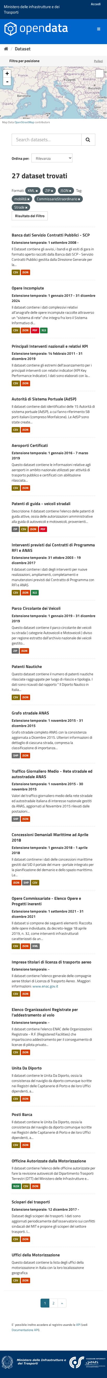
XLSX (16, 1186)
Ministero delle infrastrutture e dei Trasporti (31, 9)
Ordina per (20, 158)
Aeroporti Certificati (30, 445)
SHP (15, 755)
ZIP (15, 529)
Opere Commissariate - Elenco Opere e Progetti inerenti (46, 901)
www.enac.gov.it (45, 986)
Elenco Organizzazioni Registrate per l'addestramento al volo (45, 1012)
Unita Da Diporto (27, 1068)
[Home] (6, 48)
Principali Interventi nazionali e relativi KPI (50, 346)
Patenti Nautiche (27, 666)
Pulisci (98, 60)
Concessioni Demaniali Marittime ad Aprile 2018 (50, 837)
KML (35, 946)
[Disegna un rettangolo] (100, 74)
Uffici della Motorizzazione (36, 1255)
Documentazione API (25, 1330)
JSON (25, 272)
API (78, 1324)
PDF (34, 330)
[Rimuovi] (37, 191)
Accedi (96, 4)
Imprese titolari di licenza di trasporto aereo (51, 962)
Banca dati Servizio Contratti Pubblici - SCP (51, 235)
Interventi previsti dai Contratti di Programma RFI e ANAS (53, 547)
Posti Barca (22, 1114)
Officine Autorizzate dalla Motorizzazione (49, 1161)
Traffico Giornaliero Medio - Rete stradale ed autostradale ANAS (52, 774)
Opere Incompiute (28, 288)
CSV (15, 272)
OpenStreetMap (24, 122)
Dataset (23, 48)
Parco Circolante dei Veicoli (36, 608)
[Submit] (88, 140)
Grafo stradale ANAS (30, 713)
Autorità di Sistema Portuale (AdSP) (44, 399)
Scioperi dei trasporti (31, 1202)
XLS (44, 330)
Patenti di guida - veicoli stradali (41, 503)
